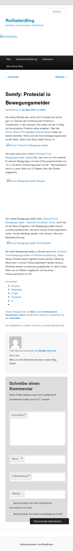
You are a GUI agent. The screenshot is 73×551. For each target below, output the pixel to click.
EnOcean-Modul (43, 132)
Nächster (61, 76)
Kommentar (19, 415)
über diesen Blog (14, 66)
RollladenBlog (19, 20)
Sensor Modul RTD (15, 132)
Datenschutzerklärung (26, 59)
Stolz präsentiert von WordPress (36, 544)
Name (17, 459)
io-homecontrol (49, 311)
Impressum (47, 59)
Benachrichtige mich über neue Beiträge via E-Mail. (38, 513)
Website (16, 493)
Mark (43, 109)
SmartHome (11, 314)
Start (8, 59)
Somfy (22, 314)
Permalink (15, 318)
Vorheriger (12, 76)
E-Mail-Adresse (21, 476)
